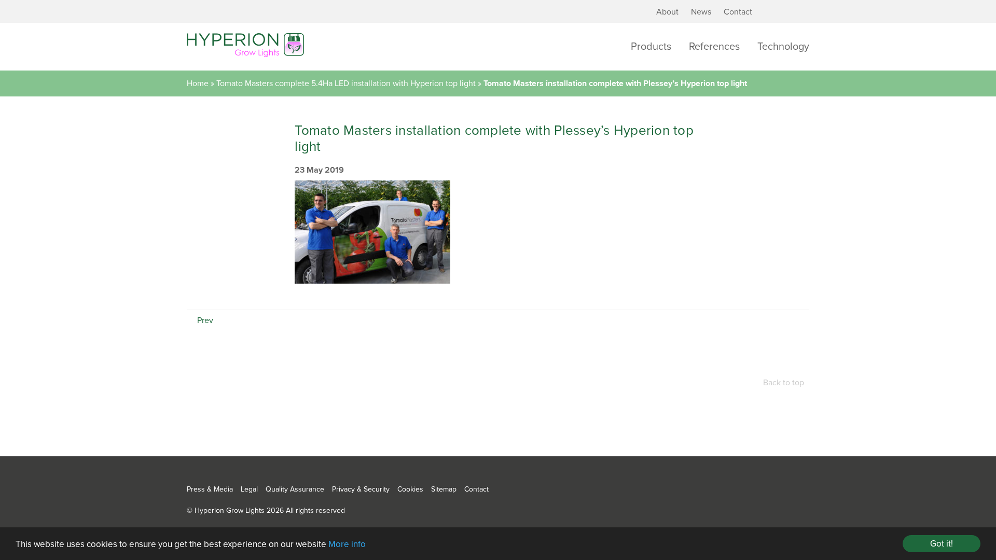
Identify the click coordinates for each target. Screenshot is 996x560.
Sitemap (444, 489)
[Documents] (787, 12)
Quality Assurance (295, 489)
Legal (249, 489)
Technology (783, 46)
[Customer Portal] (771, 12)
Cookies (410, 489)
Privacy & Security (361, 489)
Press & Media (210, 489)
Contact (738, 12)
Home (198, 83)
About (667, 12)
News (701, 12)
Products (651, 46)
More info (347, 544)
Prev (204, 320)
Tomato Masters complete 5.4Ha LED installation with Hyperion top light (346, 83)
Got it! (941, 543)
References (714, 46)
